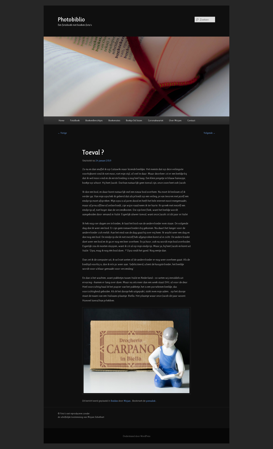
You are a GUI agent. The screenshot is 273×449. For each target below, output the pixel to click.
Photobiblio (71, 19)
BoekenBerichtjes (94, 120)
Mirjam (127, 401)
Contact (191, 120)
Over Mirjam (175, 120)
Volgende (209, 133)
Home (61, 120)
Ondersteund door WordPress (136, 436)
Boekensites (114, 120)
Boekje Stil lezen (134, 120)
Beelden (114, 401)
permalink (151, 401)
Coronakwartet (155, 120)
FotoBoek (75, 120)
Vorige (62, 133)
